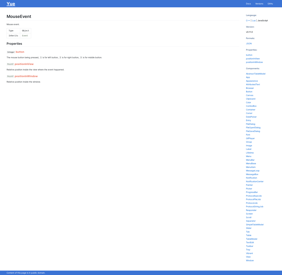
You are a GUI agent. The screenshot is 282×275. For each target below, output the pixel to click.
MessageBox (252, 174)
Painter (249, 185)
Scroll (248, 217)
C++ (248, 20)
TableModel (251, 239)
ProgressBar (252, 192)
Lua (254, 20)
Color (248, 102)
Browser (250, 88)
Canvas (249, 95)
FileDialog (250, 124)
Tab (248, 231)
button (249, 55)
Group (249, 142)
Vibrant (249, 253)
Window (250, 260)
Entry (248, 120)
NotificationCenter (254, 181)
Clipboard (250, 98)
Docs (248, 3)
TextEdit (250, 242)
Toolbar (249, 246)
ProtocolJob (252, 203)
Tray (248, 249)
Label (248, 149)
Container (250, 109)
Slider (248, 228)
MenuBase (251, 163)
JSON (249, 43)
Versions (259, 3)
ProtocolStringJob (254, 206)
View (248, 257)
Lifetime (250, 152)
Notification (251, 177)
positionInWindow (254, 62)
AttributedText (253, 84)
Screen (249, 213)
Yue (11, 3)
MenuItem (251, 167)
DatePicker (251, 117)
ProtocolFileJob (253, 199)
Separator (251, 221)
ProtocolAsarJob (254, 196)
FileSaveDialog (253, 131)
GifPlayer (250, 138)
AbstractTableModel (255, 73)
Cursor (249, 113)
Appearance (252, 81)
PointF (10, 64)
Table (248, 235)
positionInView (253, 58)
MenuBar (250, 160)
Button (249, 91)
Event (25, 35)
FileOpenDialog (253, 127)
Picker (249, 188)
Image (249, 145)
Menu (248, 156)
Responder (251, 210)
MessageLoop (253, 170)
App (248, 77)
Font (248, 134)
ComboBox (251, 106)
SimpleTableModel (254, 224)
